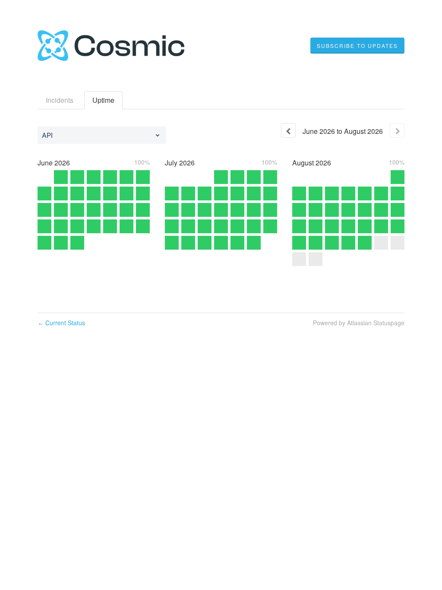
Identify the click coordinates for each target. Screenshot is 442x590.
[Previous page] (288, 130)
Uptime (103, 100)
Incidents (59, 100)
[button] (357, 46)
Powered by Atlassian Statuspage (358, 322)
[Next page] (397, 130)
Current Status (61, 322)
